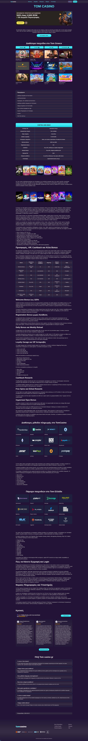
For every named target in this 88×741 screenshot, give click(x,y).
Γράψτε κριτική (66, 615)
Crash (50, 47)
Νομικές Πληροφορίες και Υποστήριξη (25, 110)
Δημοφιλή (22, 47)
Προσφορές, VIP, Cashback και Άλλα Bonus (26, 100)
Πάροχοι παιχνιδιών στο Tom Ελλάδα (24, 105)
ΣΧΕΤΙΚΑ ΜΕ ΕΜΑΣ (21, 98)
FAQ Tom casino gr (21, 116)
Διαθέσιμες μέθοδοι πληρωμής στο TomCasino (26, 103)
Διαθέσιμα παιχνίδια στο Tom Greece (24, 95)
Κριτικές (19, 113)
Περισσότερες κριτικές (44, 649)
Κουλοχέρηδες (65, 47)
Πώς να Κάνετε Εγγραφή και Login (24, 108)
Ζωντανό (36, 47)
